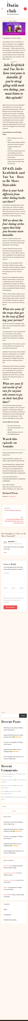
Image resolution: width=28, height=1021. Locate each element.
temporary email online (7, 780)
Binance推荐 (4, 797)
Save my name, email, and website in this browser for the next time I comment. (14, 600)
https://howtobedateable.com (15, 427)
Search (3, 712)
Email (13, 588)
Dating (5, 909)
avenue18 (11, 541)
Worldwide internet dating (10, 920)
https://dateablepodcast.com (15, 432)
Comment (7, 573)
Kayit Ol (3, 791)
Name (6, 588)
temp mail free (5, 774)
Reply (5, 552)
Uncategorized (12, 496)
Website (21, 588)
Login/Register (25, 8)
